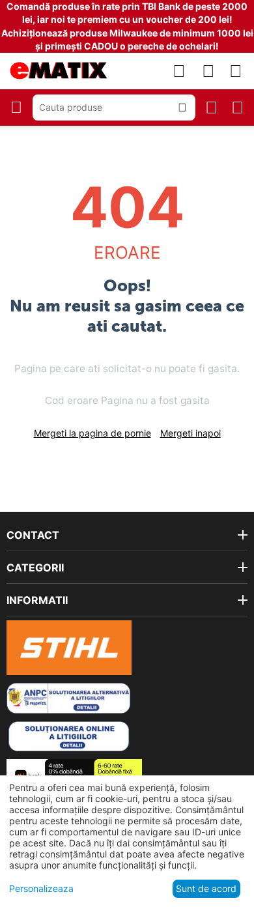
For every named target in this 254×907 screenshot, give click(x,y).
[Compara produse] (179, 71)
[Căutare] (182, 107)
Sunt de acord (206, 888)
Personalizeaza (41, 888)
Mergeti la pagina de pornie (92, 433)
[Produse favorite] (208, 71)
